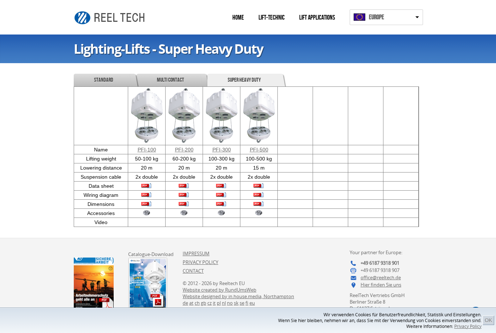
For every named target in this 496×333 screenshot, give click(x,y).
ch (197, 303)
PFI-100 (147, 150)
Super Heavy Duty (244, 80)
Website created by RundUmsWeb (219, 290)
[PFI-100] (147, 141)
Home (238, 17)
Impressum (196, 253)
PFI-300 (221, 150)
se (242, 303)
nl (224, 303)
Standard (103, 80)
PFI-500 (259, 150)
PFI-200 (184, 150)
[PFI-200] (184, 141)
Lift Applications (317, 17)
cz (209, 303)
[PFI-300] (221, 141)
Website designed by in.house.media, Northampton (238, 296)
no (230, 303)
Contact (193, 271)
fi (246, 303)
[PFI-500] (259, 141)
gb (203, 303)
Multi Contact (170, 80)
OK (488, 320)
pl (219, 303)
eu (252, 303)
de (185, 303)
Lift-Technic (272, 17)
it (214, 303)
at (191, 303)
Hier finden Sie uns (381, 284)
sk (236, 303)
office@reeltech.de (381, 277)
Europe (376, 17)
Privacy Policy (467, 326)
